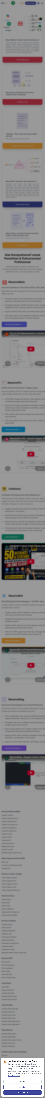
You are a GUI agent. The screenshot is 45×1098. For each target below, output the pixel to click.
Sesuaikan (22, 1087)
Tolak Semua (22, 1081)
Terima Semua (22, 1092)
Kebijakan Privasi (14, 1076)
